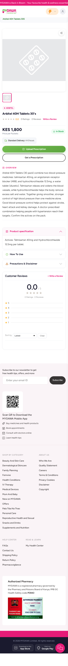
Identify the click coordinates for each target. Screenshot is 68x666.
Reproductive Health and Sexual (18, 518)
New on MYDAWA (11, 499)
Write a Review (50, 119)
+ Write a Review (55, 276)
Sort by (8, 335)
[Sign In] (63, 11)
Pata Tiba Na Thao (11, 508)
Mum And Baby (10, 494)
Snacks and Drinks (11, 523)
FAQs (5, 545)
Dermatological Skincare (14, 465)
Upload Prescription (36, 149)
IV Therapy (7, 484)
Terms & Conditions (48, 475)
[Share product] (61, 33)
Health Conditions (11, 480)
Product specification (22, 231)
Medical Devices (10, 489)
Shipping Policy (10, 555)
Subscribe (58, 380)
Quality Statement (48, 465)
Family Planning (10, 470)
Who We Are (45, 460)
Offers (5, 504)
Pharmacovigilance (11, 564)
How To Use (16, 254)
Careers (43, 470)
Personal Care (9, 513)
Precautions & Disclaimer (23, 263)
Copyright (44, 489)
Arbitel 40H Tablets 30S (14, 19)
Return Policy (9, 560)
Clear (42, 335)
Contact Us (8, 550)
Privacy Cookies (47, 480)
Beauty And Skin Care (13, 460)
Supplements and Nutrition (15, 527)
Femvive (6, 475)
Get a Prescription (34, 157)
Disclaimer (44, 484)
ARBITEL (9, 108)
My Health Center (34, 545)
